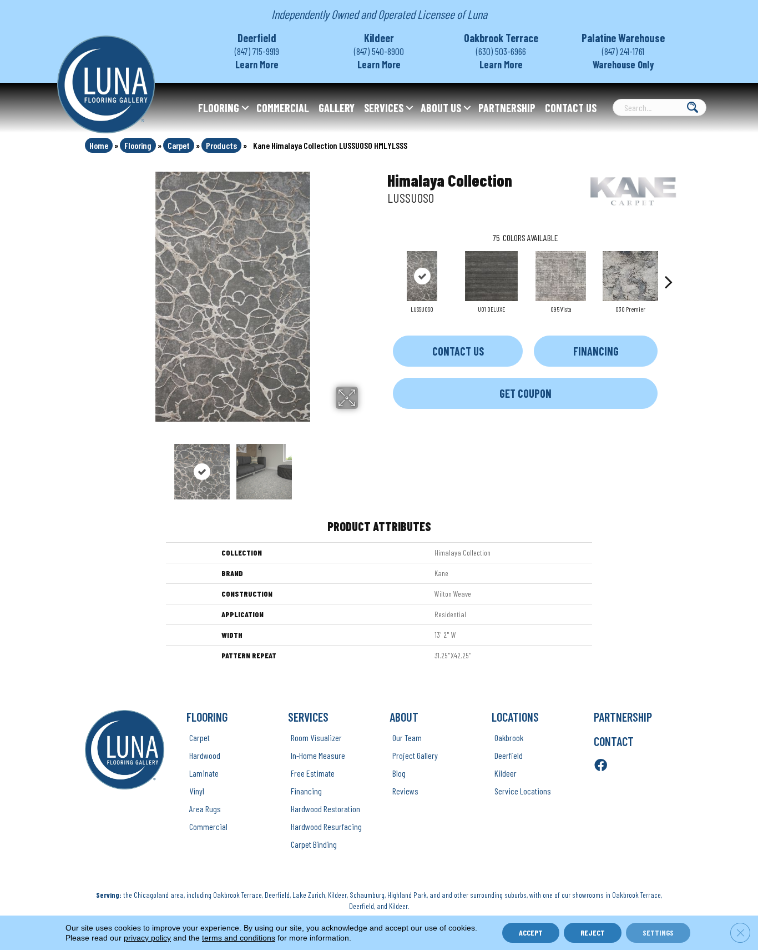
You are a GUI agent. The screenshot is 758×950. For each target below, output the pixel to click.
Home (98, 145)
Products (221, 145)
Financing (596, 351)
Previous (100, 466)
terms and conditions (238, 937)
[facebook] (600, 766)
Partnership (506, 107)
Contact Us (571, 107)
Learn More (257, 64)
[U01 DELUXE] (491, 276)
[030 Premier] (630, 276)
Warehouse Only (623, 64)
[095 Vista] (561, 276)
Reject (592, 932)
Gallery (337, 107)
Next (365, 466)
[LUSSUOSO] (422, 276)
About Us (441, 107)
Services (383, 107)
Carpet (179, 145)
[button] (245, 108)
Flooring (218, 107)
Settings (658, 932)
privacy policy (147, 937)
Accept (531, 932)
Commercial (282, 107)
